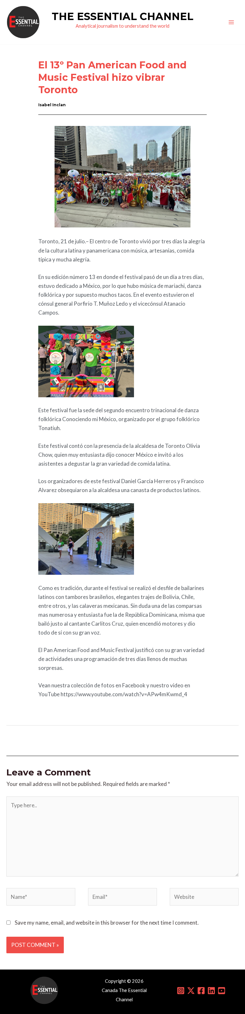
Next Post (222, 740)
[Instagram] (181, 991)
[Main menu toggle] (231, 22)
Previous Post (27, 740)
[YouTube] (222, 991)
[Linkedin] (211, 991)
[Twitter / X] (191, 991)
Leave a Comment (27, 48)
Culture (62, 48)
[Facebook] (201, 991)
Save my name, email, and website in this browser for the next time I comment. (107, 922)
